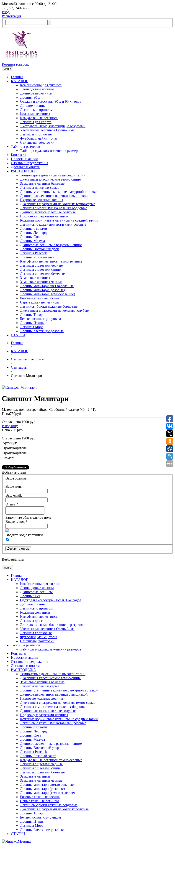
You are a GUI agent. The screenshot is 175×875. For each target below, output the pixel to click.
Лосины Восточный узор (39, 249)
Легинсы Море (31, 327)
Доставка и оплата (25, 167)
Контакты (18, 155)
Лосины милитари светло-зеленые (47, 286)
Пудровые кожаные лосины (41, 200)
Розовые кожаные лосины (40, 298)
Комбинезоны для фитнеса (41, 85)
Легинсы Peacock (33, 253)
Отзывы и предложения (29, 163)
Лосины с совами (33, 228)
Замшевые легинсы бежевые (42, 183)
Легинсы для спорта (35, 122)
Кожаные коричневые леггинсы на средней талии (59, 220)
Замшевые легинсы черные (41, 282)
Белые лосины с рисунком (40, 319)
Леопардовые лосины (37, 89)
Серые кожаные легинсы (39, 302)
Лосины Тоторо (32, 314)
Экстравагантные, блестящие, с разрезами (52, 126)
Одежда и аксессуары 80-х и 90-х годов (50, 101)
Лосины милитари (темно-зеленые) (47, 294)
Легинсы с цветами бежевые (42, 274)
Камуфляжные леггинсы (39, 118)
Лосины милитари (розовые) (42, 290)
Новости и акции (24, 159)
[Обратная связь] (87, 858)
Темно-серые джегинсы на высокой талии (52, 175)
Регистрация (11, 16)
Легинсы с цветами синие (40, 269)
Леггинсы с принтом (36, 110)
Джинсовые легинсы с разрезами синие (51, 245)
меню (7, 69)
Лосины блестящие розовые (42, 331)
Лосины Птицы (32, 323)
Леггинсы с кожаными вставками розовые (53, 224)
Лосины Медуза (32, 241)
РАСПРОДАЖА (23, 171)
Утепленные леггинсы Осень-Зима (47, 130)
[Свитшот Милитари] (19, 387)
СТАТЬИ (18, 335)
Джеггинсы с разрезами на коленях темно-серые (57, 204)
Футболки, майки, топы (38, 138)
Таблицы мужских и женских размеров (50, 151)
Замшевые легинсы (35, 278)
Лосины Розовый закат (38, 257)
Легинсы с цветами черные (41, 265)
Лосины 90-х (30, 97)
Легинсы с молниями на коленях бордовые (53, 208)
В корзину (10, 426)
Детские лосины (33, 105)
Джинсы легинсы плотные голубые (48, 212)
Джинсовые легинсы (36, 93)
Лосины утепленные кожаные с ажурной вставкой (59, 192)
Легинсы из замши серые (39, 187)
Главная (17, 77)
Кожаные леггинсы (35, 114)
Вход (6, 12)
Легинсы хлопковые (36, 134)
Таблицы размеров (25, 146)
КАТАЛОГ (19, 81)
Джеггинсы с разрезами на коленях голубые (54, 310)
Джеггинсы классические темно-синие (50, 179)
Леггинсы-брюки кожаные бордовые (48, 306)
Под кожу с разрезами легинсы (44, 216)
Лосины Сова (30, 237)
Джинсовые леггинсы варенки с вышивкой (54, 196)
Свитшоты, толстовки (37, 142)
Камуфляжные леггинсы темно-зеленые (51, 261)
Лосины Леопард (33, 233)
